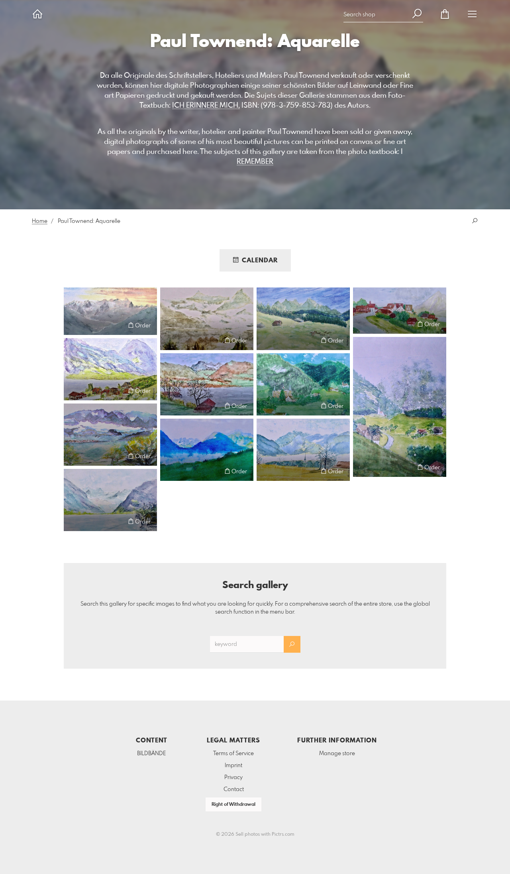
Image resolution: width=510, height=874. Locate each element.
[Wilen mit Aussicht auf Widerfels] (206, 384)
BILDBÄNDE (151, 753)
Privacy (233, 777)
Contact (234, 789)
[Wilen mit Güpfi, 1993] (110, 369)
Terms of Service (233, 753)
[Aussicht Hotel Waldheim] (110, 435)
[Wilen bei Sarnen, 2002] (399, 310)
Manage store (337, 753)
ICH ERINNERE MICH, (206, 105)
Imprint (233, 765)
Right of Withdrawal (233, 804)
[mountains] (110, 311)
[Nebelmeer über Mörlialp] (206, 318)
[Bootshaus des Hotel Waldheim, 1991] (110, 500)
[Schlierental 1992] (303, 318)
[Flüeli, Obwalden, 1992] (399, 407)
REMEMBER (255, 161)
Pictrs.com (283, 834)
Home (39, 221)
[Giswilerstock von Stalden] (206, 450)
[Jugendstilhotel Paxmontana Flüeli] (303, 384)
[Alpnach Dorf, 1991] (303, 450)
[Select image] (73, 325)
